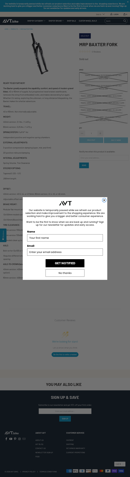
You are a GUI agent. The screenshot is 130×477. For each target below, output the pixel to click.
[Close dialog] (104, 200)
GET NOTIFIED (65, 263)
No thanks (65, 273)
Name (31, 231)
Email (30, 246)
